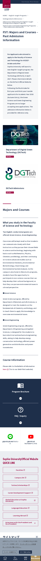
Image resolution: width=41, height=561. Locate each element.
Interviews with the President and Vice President (18, 523)
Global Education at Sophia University (15, 500)
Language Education (19, 508)
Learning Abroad (19, 515)
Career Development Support (19, 493)
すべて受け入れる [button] (25, 552)
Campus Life (19, 478)
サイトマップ (11, 537)
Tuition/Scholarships (19, 485)
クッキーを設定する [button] (10, 552)
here (4, 369)
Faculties (19, 470)
